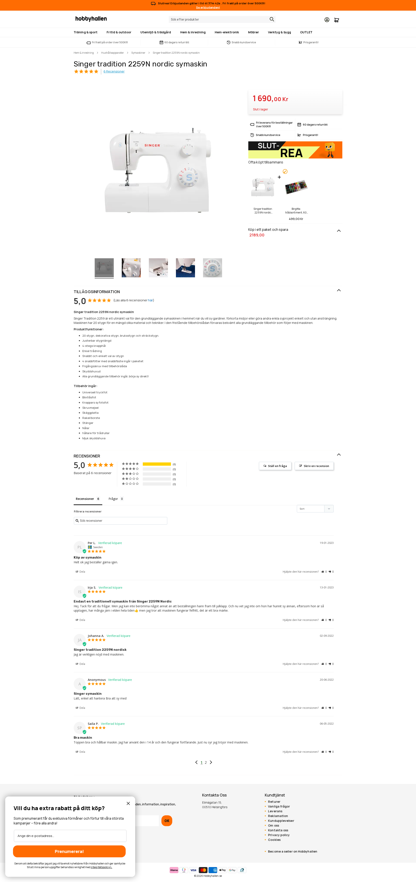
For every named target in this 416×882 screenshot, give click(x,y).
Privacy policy (279, 835)
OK (166, 821)
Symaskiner (138, 53)
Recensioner (87, 456)
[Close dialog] (128, 803)
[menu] (208, 32)
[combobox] (222, 19)
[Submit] (271, 19)
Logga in (327, 19)
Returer (274, 801)
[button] (324, 571)
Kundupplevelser (281, 820)
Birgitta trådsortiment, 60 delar (296, 210)
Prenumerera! (69, 851)
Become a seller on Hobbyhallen (292, 851)
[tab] (208, 292)
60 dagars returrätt (176, 42)
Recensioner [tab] (85, 499)
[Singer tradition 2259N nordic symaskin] (104, 268)
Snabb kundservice (244, 42)
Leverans (275, 811)
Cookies (274, 839)
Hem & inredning (84, 53)
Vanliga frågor (279, 806)
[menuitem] (86, 32)
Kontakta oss (278, 830)
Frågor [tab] (113, 499)
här (150, 300)
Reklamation (278, 815)
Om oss (273, 825)
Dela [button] (82, 571)
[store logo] (91, 19)
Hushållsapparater (112, 53)
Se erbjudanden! (208, 7)
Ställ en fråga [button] (277, 466)
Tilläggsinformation (97, 291)
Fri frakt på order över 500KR (110, 42)
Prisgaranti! (309, 42)
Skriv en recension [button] (316, 466)
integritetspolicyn (101, 867)
